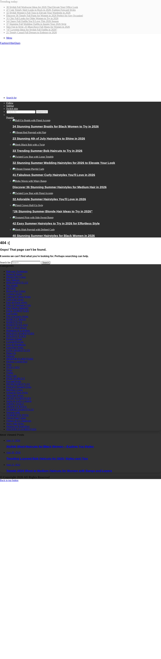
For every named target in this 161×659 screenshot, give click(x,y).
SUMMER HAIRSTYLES (20, 409)
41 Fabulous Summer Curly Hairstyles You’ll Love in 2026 (54, 175)
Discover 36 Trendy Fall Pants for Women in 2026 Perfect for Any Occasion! (44, 15)
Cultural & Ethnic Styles (18, 296)
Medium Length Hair (16, 361)
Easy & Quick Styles (16, 302)
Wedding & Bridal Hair (18, 426)
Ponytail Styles (13, 381)
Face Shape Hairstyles (17, 308)
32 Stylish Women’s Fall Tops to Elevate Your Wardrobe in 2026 (38, 12)
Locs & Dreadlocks (16, 344)
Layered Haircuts (14, 342)
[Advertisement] (80, 68)
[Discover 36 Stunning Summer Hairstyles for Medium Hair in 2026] (30, 181)
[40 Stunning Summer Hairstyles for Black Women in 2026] (34, 229)
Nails (8, 364)
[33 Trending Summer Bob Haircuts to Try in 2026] (29, 144)
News (9, 370)
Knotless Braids (14, 339)
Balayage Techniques (17, 271)
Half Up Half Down (16, 327)
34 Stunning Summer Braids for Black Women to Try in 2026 (56, 126)
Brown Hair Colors (15, 291)
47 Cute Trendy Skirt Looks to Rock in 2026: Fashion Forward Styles (41, 10)
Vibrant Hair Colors (16, 418)
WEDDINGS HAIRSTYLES (21, 429)
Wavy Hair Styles (15, 423)
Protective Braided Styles (18, 387)
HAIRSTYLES (14, 322)
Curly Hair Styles (15, 299)
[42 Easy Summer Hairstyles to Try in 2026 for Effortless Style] (33, 217)
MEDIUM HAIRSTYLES (19, 358)
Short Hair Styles (14, 395)
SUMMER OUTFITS (17, 415)
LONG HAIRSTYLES (18, 350)
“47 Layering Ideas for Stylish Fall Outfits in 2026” (31, 29)
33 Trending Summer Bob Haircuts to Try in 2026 (47, 150)
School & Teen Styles (17, 392)
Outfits (9, 373)
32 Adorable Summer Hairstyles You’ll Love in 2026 (49, 199)
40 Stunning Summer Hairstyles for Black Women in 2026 (54, 235)
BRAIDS (11, 288)
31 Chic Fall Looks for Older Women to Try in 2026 (32, 18)
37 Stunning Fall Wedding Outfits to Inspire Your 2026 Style (36, 24)
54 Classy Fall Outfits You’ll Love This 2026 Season (32, 21)
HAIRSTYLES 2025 (17, 325)
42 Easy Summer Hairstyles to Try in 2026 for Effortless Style (56, 223)
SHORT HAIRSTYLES (18, 398)
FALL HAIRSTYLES (17, 311)
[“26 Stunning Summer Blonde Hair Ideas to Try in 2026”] (28, 205)
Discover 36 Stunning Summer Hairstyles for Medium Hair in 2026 (60, 187)
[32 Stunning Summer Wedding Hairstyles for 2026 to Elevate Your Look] (33, 156)
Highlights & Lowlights (18, 330)
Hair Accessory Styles (17, 316)
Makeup (10, 356)
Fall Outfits (11, 313)
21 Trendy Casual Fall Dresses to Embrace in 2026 (31, 32)
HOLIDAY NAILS (16, 336)
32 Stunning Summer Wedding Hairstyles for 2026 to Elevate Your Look (64, 162)
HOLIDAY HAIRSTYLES (20, 333)
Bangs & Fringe (14, 274)
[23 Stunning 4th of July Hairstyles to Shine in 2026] (29, 132)
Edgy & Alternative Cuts (18, 305)
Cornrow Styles (14, 294)
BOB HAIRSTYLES (17, 282)
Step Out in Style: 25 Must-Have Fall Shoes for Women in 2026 (38, 27)
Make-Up (11, 353)
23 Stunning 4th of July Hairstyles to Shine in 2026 (49, 138)
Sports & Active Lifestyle (18, 401)
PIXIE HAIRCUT (15, 378)
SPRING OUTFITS (16, 406)
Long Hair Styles (14, 347)
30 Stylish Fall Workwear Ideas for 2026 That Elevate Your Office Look (42, 7)
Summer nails (13, 412)
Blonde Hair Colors (16, 277)
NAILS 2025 (12, 367)
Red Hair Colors (14, 389)
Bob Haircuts (12, 280)
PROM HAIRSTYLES (18, 384)
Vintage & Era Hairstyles (18, 420)
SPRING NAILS (15, 404)
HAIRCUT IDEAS (16, 319)
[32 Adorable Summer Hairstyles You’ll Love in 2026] (33, 193)
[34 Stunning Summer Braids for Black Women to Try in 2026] (31, 120)
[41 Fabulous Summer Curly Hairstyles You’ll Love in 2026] (28, 169)
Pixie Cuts (11, 375)
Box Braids (12, 285)
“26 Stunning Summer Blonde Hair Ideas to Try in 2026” (53, 211)
